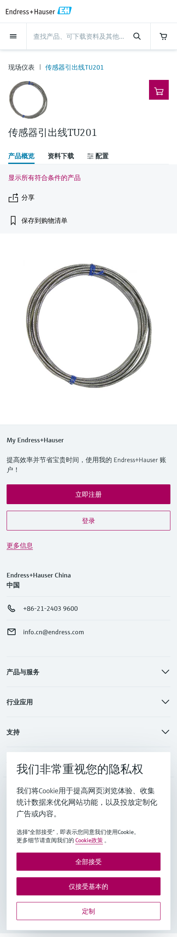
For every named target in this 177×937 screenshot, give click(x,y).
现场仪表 (21, 67)
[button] (88, 494)
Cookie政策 (89, 840)
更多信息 (20, 545)
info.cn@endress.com (53, 632)
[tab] (24, 156)
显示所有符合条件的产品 (44, 177)
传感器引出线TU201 (74, 67)
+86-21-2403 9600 (50, 608)
